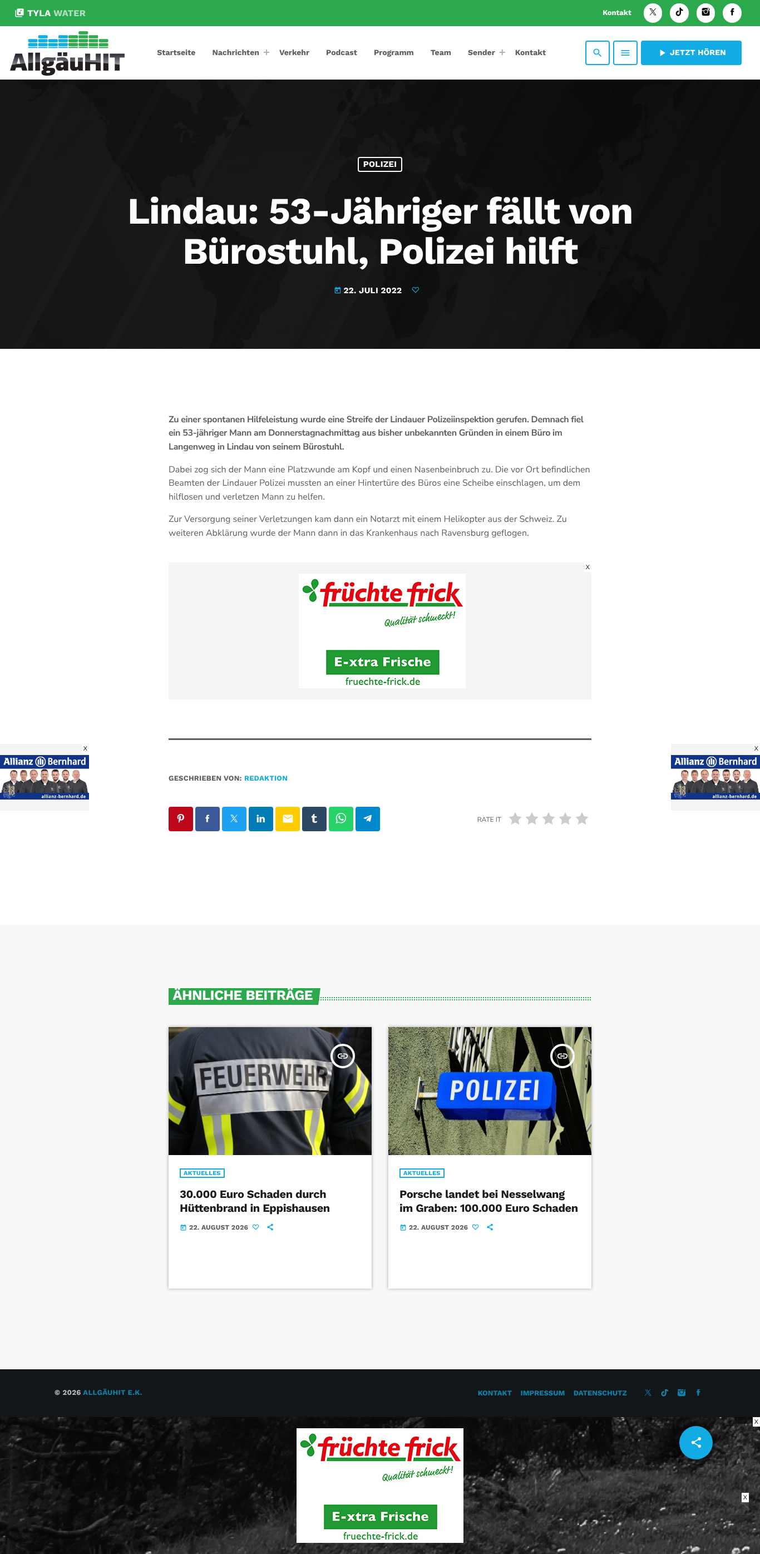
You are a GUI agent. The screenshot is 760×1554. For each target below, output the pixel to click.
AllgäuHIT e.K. (112, 1393)
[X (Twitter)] (653, 13)
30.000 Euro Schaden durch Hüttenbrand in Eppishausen (255, 1201)
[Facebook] (732, 13)
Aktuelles (202, 1173)
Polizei (380, 164)
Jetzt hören (691, 52)
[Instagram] (706, 13)
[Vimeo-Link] (67, 53)
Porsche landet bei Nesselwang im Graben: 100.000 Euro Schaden (488, 1201)
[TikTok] (679, 13)
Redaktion (266, 778)
